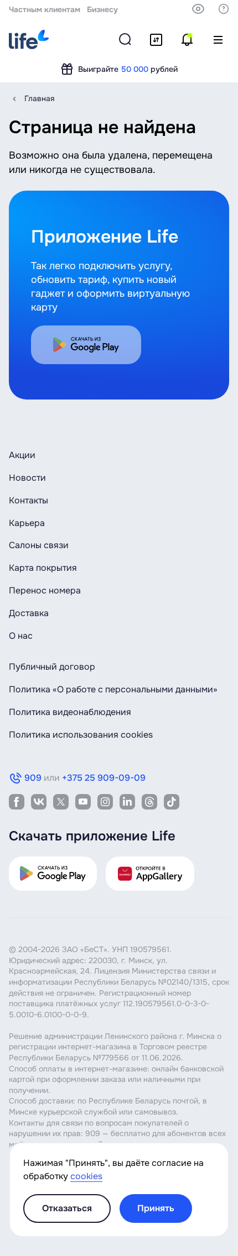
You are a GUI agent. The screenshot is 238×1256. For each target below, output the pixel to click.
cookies (86, 1176)
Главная (39, 98)
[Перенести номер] (156, 40)
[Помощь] (223, 8)
